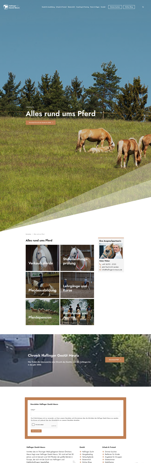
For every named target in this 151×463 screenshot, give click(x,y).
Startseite (28, 234)
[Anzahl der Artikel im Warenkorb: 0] (143, 7)
